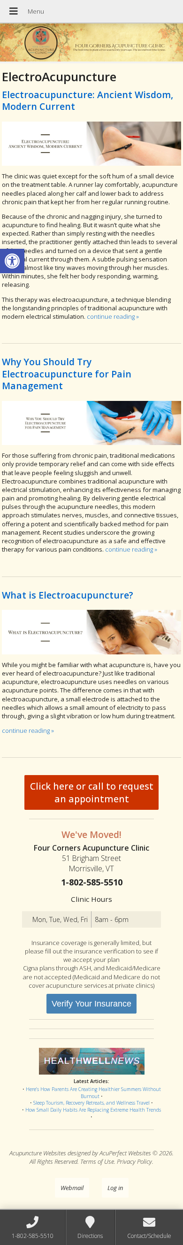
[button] (12, 261)
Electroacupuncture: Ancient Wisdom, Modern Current (87, 100)
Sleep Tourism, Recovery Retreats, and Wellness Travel (91, 1102)
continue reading (113, 316)
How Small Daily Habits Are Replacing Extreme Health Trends (93, 1110)
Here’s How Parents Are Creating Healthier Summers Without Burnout (93, 1092)
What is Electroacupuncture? (67, 595)
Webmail (72, 1188)
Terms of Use (97, 1161)
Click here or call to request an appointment (91, 792)
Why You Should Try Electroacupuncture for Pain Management (66, 373)
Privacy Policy (134, 1161)
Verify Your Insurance (91, 1003)
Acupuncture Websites (37, 1153)
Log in (115, 1188)
